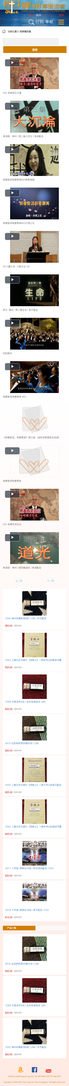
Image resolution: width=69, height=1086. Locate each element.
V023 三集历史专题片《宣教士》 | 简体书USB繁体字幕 (33, 660)
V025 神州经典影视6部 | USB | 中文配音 (25, 618)
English (47, 15)
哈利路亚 (7, 353)
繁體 (31, 15)
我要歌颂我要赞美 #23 (14, 396)
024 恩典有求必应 (12, 524)
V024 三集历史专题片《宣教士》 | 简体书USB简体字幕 (33, 826)
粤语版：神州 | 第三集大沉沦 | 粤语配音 (23, 136)
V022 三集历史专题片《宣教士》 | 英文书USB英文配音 (33, 785)
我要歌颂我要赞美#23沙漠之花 (18, 223)
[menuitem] (61, 15)
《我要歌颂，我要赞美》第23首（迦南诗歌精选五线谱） (32, 437)
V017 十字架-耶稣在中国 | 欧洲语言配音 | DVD (29, 868)
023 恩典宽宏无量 (12, 92)
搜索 (35, 49)
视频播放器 (25, 31)
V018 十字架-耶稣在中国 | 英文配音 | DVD (27, 910)
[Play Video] (34, 73)
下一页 (50, 580)
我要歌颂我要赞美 (12, 480)
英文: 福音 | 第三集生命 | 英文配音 (20, 310)
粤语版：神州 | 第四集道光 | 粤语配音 (22, 567)
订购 (39, 21)
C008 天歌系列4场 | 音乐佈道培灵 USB (25, 701)
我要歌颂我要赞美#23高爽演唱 (18, 179)
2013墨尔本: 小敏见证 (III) (16, 266)
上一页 (18, 580)
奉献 (49, 21)
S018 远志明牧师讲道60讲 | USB (22, 743)
